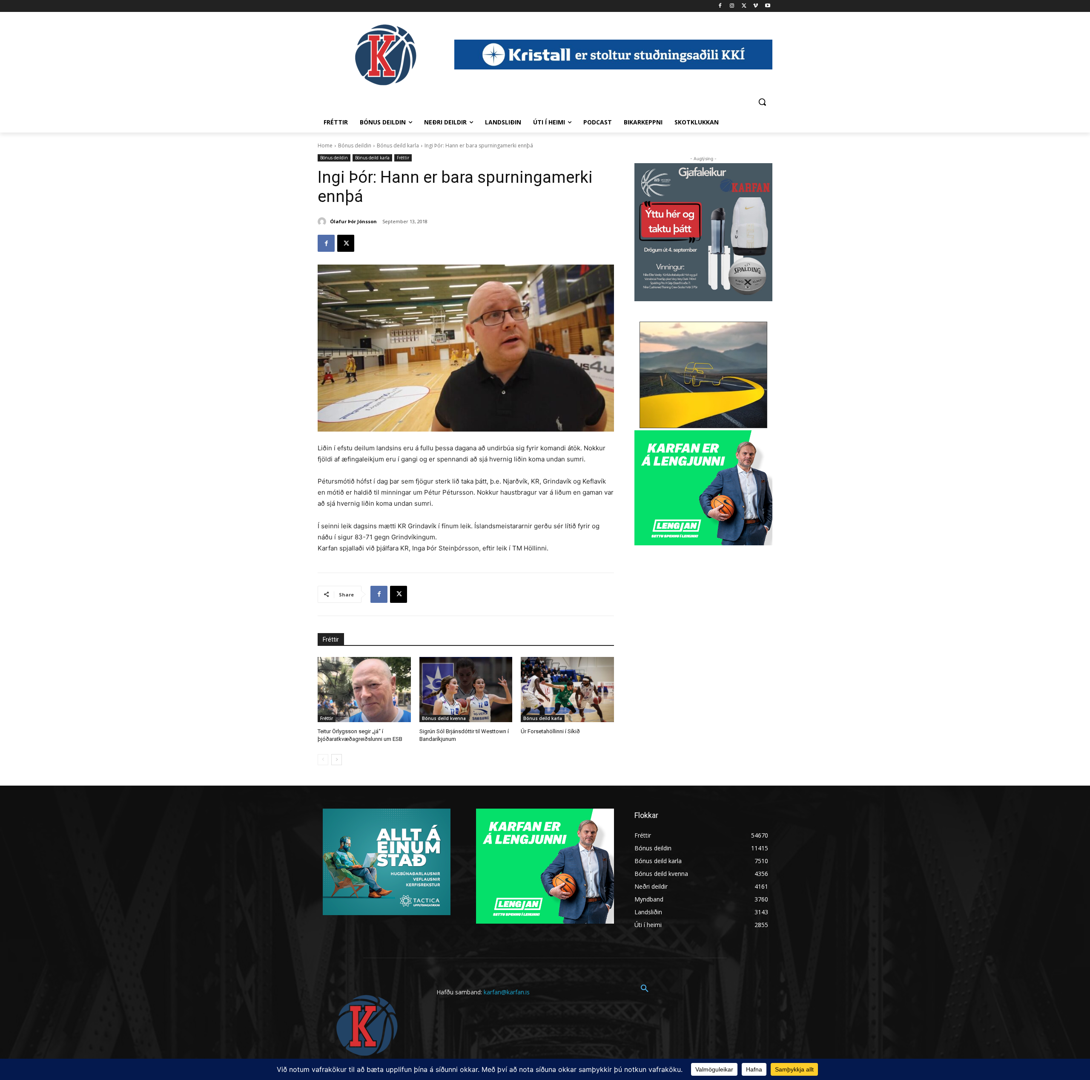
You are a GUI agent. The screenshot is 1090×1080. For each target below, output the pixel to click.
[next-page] (336, 759)
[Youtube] (767, 6)
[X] (744, 6)
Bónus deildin (354, 145)
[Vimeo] (755, 6)
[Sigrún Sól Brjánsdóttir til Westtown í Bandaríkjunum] (466, 689)
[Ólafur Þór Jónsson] (323, 221)
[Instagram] (732, 6)
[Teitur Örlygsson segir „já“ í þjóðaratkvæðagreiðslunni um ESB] (364, 689)
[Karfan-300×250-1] (703, 487)
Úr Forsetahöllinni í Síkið (550, 731)
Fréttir (403, 158)
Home (325, 145)
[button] (762, 102)
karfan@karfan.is (507, 992)
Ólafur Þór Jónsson (353, 221)
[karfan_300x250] (386, 862)
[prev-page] (323, 759)
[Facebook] (720, 6)
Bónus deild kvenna (444, 718)
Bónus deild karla (398, 145)
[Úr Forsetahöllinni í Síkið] (567, 689)
